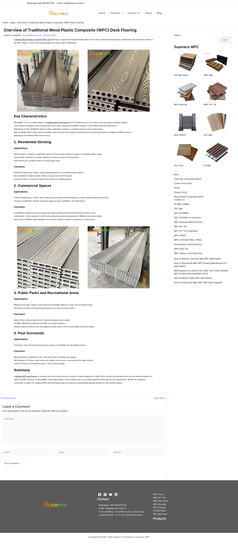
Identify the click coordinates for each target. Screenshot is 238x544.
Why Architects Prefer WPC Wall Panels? (193, 278)
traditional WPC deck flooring (57, 122)
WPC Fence (158, 494)
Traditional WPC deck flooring (25, 376)
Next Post (160, 398)
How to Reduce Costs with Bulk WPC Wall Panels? (197, 258)
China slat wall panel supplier (187, 179)
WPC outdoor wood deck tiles (188, 253)
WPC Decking (159, 504)
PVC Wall (178, 208)
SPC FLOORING (181, 213)
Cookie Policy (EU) (183, 183)
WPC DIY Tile (180, 226)
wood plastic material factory (188, 244)
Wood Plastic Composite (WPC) (189, 196)
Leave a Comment (12, 35)
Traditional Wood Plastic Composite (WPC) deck (33, 40)
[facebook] (100, 494)
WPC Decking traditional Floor (188, 222)
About (148, 13)
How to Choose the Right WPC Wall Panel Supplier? (198, 282)
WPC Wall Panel (160, 501)
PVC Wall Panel (160, 514)
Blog (159, 13)
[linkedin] (116, 494)
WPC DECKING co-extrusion (187, 217)
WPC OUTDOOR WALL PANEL (188, 240)
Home (102, 13)
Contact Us (134, 13)
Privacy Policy (180, 192)
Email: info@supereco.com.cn (71, 3)
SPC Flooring (159, 507)
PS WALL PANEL (181, 204)
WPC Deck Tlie (181, 249)
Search (177, 35)
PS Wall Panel (159, 510)
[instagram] (105, 494)
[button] (121, 13)
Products (115, 13)
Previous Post (8, 398)
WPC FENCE (180, 235)
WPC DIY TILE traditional (185, 231)
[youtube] (111, 494)
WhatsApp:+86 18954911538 (40, 3)
